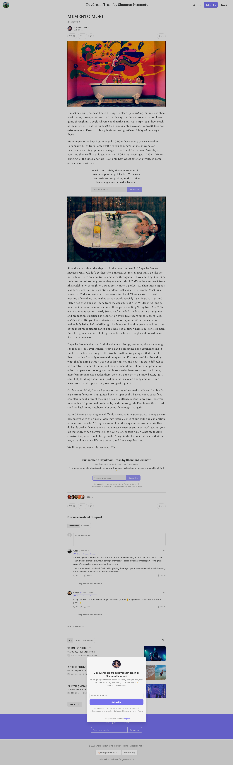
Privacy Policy (136, 711)
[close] (142, 661)
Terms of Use (129, 708)
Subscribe (116, 702)
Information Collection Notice (116, 711)
